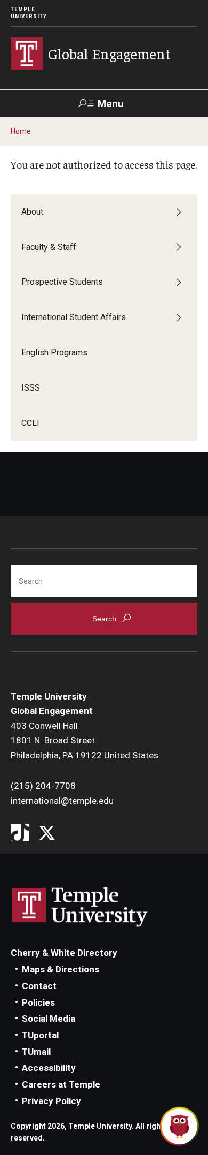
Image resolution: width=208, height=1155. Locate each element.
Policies (38, 1002)
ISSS (30, 388)
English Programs (54, 352)
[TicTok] (20, 833)
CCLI (30, 423)
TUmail (36, 1051)
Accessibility (49, 1067)
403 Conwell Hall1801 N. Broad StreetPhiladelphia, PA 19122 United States (84, 740)
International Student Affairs (73, 317)
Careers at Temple (61, 1084)
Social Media (48, 1018)
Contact (39, 986)
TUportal (40, 1035)
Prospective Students (62, 282)
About (32, 212)
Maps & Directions (60, 969)
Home (21, 131)
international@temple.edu (62, 800)
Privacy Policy (51, 1101)
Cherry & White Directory (64, 952)
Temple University (29, 13)
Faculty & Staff (48, 247)
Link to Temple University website (80, 907)
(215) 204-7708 (43, 785)
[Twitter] (46, 833)
